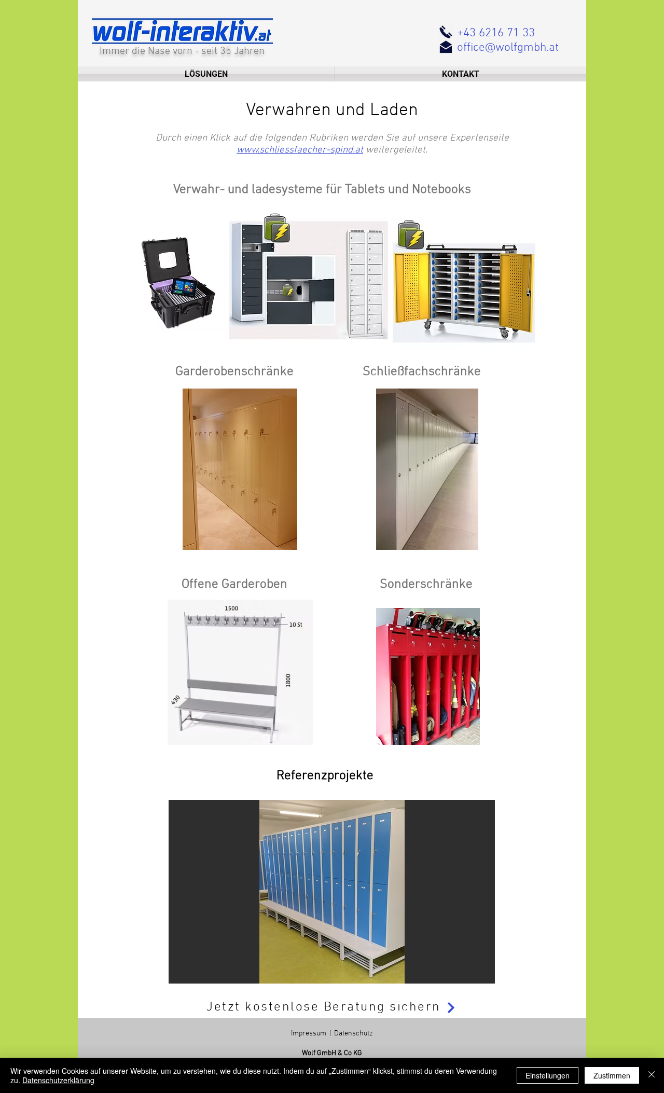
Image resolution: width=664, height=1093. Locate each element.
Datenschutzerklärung (58, 1080)
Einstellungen (547, 1075)
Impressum (308, 1033)
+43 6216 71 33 (496, 33)
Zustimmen (611, 1075)
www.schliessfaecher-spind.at (300, 150)
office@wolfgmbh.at (508, 47)
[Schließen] (651, 1075)
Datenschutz (353, 1033)
